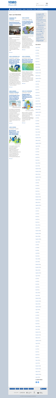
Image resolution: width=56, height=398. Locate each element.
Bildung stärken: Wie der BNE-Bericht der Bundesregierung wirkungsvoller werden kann (27, 61)
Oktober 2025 (37, 75)
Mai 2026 (37, 55)
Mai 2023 (37, 154)
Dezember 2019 (38, 264)
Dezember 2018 (38, 298)
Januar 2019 (37, 295)
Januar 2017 (37, 363)
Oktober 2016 (37, 371)
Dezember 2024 (38, 103)
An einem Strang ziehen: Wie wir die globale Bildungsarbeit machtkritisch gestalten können (27, 23)
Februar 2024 (37, 132)
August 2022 (37, 179)
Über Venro (13, 9)
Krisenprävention (41, 28)
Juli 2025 (37, 84)
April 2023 (37, 157)
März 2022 (37, 191)
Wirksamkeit (14, 127)
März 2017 (37, 357)
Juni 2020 (37, 247)
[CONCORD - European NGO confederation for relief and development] (22, 394)
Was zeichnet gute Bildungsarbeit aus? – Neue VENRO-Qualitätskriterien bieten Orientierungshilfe (14, 132)
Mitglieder (19, 9)
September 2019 (38, 272)
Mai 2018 (37, 318)
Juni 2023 (37, 151)
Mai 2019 (37, 284)
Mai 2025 (37, 89)
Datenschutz (31, 388)
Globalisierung (16, 92)
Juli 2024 (37, 117)
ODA (42, 31)
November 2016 (38, 368)
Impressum (26, 388)
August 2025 (37, 81)
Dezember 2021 (38, 196)
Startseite (9, 9)
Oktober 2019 (37, 270)
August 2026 (37, 47)
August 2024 (37, 115)
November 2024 (38, 106)
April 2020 (37, 253)
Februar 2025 (37, 98)
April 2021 (37, 219)
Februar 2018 (37, 326)
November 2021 (38, 199)
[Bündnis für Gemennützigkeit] (34, 394)
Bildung (11, 56)
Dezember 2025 (38, 70)
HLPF (37, 25)
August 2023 (37, 146)
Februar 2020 (37, 258)
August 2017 (37, 343)
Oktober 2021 (37, 202)
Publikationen (30, 9)
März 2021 (37, 222)
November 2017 (38, 334)
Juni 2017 (37, 349)
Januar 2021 (37, 227)
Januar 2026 (37, 67)
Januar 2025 (37, 101)
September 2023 (38, 143)
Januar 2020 (37, 261)
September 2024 (38, 112)
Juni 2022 (37, 185)
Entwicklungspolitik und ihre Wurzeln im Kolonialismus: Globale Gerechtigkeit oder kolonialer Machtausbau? (14, 97)
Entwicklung (14, 91)
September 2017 (38, 340)
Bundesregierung (41, 15)
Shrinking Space (38, 34)
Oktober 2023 (37, 140)
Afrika (37, 14)
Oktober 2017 (37, 337)
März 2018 (37, 323)
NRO (41, 31)
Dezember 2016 (38, 365)
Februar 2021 (37, 225)
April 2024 (37, 126)
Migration (43, 29)
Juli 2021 (37, 210)
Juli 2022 (37, 182)
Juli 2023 (37, 148)
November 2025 (38, 72)
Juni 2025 (37, 86)
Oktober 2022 (37, 174)
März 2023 (37, 160)
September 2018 (38, 306)
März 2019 (37, 289)
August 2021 (37, 208)
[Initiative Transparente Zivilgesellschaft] (40, 394)
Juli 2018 (37, 312)
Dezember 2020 (38, 230)
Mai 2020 (37, 250)
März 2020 (37, 256)
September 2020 (38, 239)
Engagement (38, 18)
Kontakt (17, 388)
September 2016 (38, 374)
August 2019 (37, 275)
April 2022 (37, 188)
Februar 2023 (37, 163)
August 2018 (37, 309)
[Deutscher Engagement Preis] (29, 394)
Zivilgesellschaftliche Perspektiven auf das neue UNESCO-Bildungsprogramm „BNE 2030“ (27, 96)
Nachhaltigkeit (38, 31)
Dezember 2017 (38, 332)
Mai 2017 (37, 351)
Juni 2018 (37, 315)
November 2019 (38, 267)
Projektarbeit (40, 33)
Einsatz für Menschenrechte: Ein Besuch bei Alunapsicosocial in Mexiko (15, 24)
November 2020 (38, 233)
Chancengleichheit (15, 56)
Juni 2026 (37, 53)
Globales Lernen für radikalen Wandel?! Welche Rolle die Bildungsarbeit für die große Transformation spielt (14, 61)
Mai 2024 (37, 123)
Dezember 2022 (38, 168)
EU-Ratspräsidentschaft (42, 21)
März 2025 (37, 95)
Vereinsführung (38, 37)
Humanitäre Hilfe (41, 25)
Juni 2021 (37, 213)
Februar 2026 (37, 64)
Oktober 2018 (37, 303)
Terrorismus (42, 34)
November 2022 (38, 171)
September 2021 (38, 205)
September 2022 (38, 177)
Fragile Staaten (38, 22)
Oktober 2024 (37, 109)
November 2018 (38, 301)
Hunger (45, 25)
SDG (18, 56)
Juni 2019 (37, 281)
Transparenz (38, 35)
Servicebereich (40, 9)
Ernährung (37, 21)
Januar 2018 (37, 329)
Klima (43, 27)
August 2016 (37, 377)
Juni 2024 (37, 120)
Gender (42, 22)
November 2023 (38, 137)
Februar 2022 (37, 194)
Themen (24, 9)
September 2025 (38, 78)
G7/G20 (40, 22)
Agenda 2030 (41, 14)
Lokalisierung (44, 28)
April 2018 (37, 320)
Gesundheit (38, 24)
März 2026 (37, 61)
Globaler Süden (11, 92)
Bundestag (44, 15)
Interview (40, 27)
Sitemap (21, 388)
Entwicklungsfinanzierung (41, 20)
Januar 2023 (37, 165)
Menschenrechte (39, 29)
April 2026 (37, 58)
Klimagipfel (37, 28)
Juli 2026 (37, 50)
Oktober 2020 (37, 236)
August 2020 (37, 241)
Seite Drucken (12, 388)
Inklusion (37, 27)
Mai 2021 (37, 216)
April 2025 (37, 92)
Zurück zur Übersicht (13, 11)
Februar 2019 (37, 292)
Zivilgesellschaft (12, 19)
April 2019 (37, 287)
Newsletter (44, 388)
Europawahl (45, 21)
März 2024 (37, 129)
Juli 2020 (37, 244)
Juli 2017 (37, 346)
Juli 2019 (37, 278)
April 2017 (37, 354)
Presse (34, 9)
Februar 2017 (37, 360)
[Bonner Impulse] (15, 394)
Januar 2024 (37, 134)
